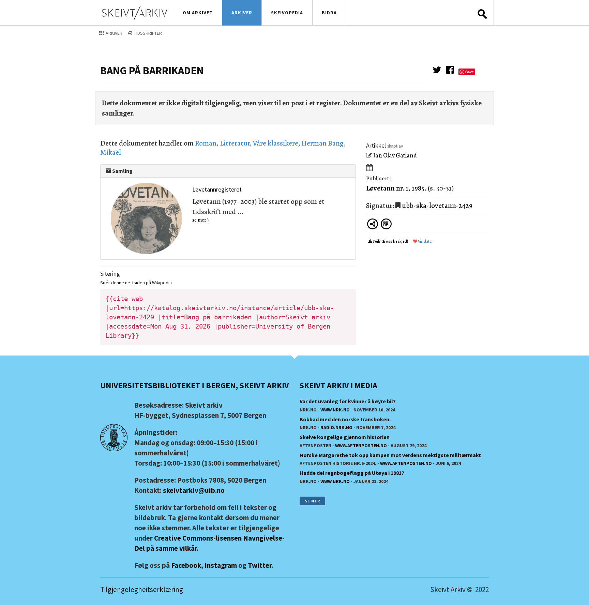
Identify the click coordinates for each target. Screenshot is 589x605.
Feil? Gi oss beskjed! (390, 241)
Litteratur (235, 143)
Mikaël (110, 152)
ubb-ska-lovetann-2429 (437, 205)
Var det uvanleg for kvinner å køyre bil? (348, 401)
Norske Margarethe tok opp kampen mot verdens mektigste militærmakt (390, 455)
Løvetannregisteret (217, 189)
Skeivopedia (287, 13)
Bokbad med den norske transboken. (345, 419)
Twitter (259, 565)
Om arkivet (198, 13)
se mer (199, 220)
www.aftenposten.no (361, 445)
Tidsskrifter (147, 33)
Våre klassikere (275, 143)
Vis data (424, 241)
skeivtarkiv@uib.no (194, 490)
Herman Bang (322, 143)
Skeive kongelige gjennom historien (345, 437)
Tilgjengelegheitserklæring (141, 589)
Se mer (312, 500)
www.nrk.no (335, 410)
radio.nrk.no (336, 427)
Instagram (221, 565)
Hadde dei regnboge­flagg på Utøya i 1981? (352, 472)
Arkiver (241, 13)
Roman (205, 143)
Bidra (329, 13)
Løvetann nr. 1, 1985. (396, 188)
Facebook (186, 565)
